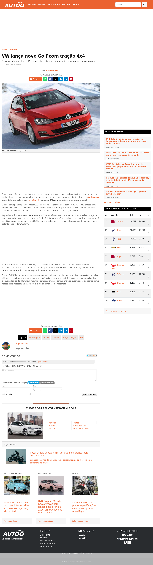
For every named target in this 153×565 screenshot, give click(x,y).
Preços (52, 425)
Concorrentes (79, 425)
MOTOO (76, 4)
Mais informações (81, 428)
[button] (35, 79)
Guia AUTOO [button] (53, 4)
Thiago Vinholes (52, 70)
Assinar (4, 394)
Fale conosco (46, 546)
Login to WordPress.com (47, 382)
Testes (76, 422)
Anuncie (43, 537)
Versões (52, 422)
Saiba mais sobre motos (80, 521)
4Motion (56, 337)
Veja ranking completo (116, 311)
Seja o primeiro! (42, 362)
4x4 (81, 337)
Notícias (32, 4)
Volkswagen (34, 337)
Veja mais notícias (10, 521)
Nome (4, 386)
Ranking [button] (66, 4)
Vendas (52, 428)
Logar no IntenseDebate (33, 382)
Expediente (45, 535)
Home (4, 49)
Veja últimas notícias (45, 521)
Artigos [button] (41, 4)
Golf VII (46, 337)
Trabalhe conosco (48, 540)
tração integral (69, 337)
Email (35, 386)
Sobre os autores (48, 543)
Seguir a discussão (95, 356)
